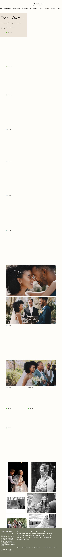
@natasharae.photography (7, 538)
